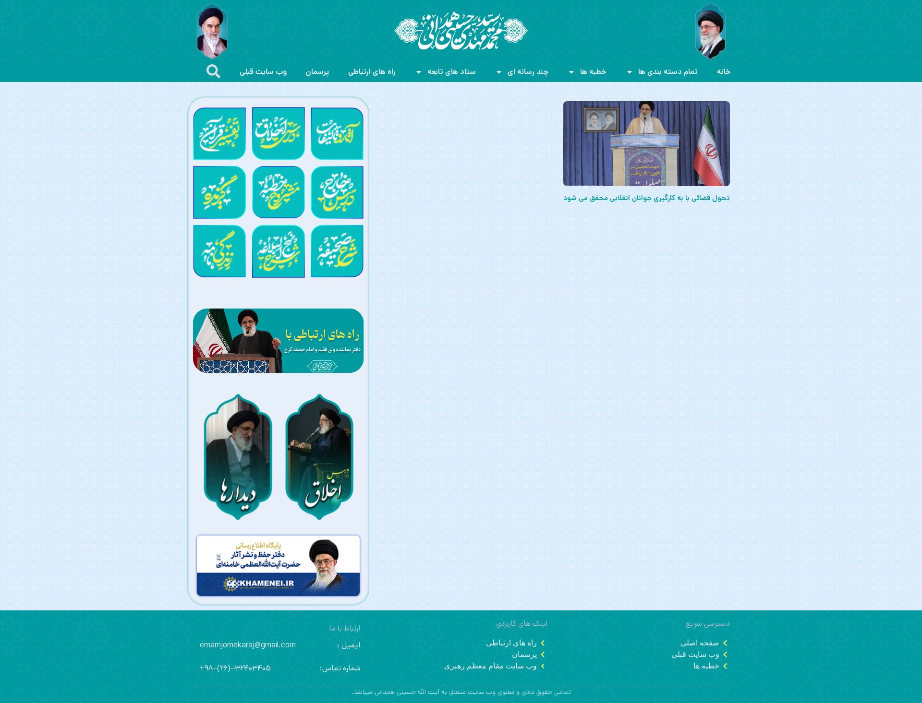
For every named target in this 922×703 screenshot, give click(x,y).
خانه (724, 71)
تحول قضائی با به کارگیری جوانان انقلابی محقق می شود (646, 198)
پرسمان (317, 71)
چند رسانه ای (528, 71)
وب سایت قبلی (263, 71)
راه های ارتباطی (372, 71)
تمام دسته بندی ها (668, 71)
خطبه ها (593, 71)
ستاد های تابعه (451, 71)
